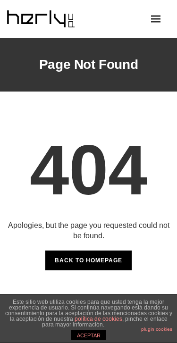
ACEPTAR (89, 335)
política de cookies (98, 319)
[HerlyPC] (52, 18)
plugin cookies (156, 329)
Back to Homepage (88, 260)
